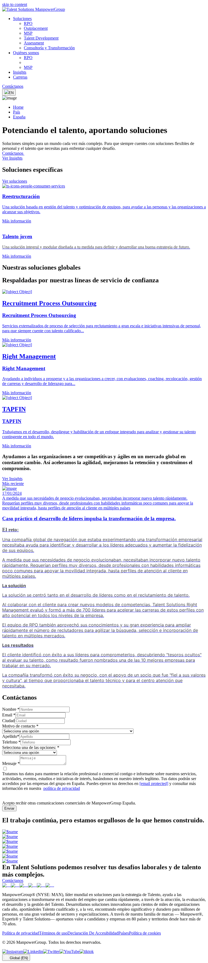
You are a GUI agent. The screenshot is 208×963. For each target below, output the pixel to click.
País (16, 112)
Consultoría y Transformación (49, 48)
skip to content (14, 4)
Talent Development (41, 38)
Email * (8, 715)
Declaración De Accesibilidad (92, 933)
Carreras (20, 77)
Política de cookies (145, 933)
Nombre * (11, 709)
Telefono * (11, 742)
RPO (28, 23)
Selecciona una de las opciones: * (30, 747)
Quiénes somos (26, 52)
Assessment (34, 43)
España (19, 117)
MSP (28, 33)
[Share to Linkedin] (33, 951)
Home (18, 107)
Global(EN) (19, 958)
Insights (19, 72)
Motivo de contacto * (20, 726)
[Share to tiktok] (87, 951)
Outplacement (36, 28)
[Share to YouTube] (70, 951)
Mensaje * (11, 763)
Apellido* (10, 736)
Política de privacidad (20, 933)
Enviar (9, 808)
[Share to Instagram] (12, 951)
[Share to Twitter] (51, 951)
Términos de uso (53, 933)
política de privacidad (61, 788)
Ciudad (8, 720)
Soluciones (22, 18)
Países (123, 933)
